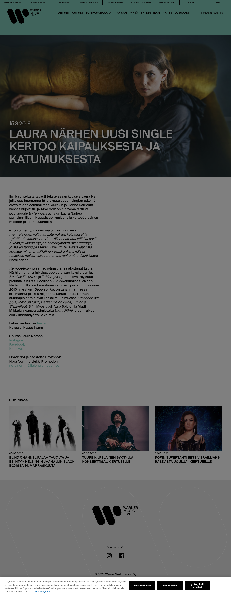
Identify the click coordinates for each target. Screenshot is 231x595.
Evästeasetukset (142, 585)
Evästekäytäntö (42, 591)
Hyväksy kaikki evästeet (197, 585)
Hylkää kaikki (170, 585)
